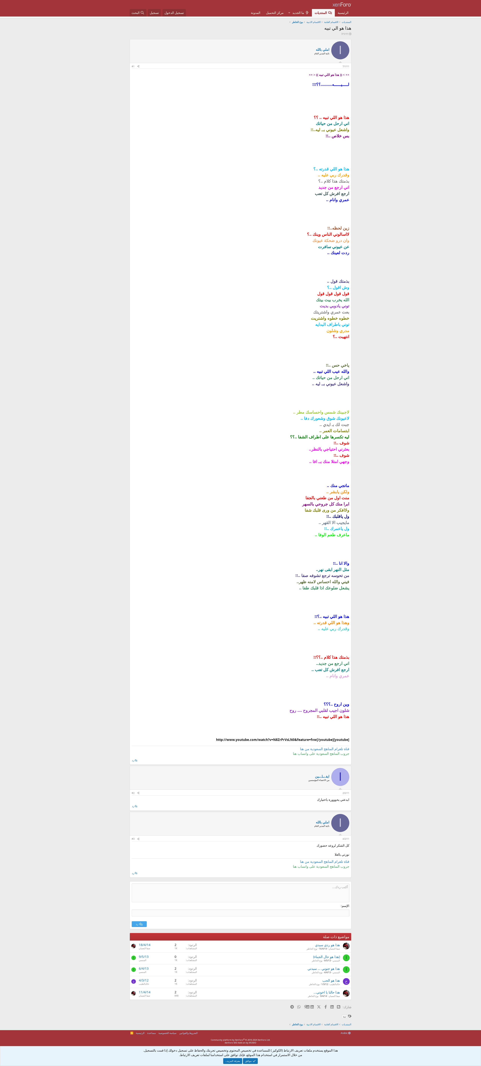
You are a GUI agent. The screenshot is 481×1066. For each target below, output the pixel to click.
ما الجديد (298, 13)
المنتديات (321, 13)
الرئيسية (343, 13)
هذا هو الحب (331, 980)
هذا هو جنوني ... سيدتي (324, 968)
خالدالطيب (335, 984)
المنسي (336, 960)
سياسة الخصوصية (167, 1033)
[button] (289, 13)
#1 (133, 66)
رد (133, 760)
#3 (133, 838)
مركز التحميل (275, 13)
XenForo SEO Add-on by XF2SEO (240, 1042)
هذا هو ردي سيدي (327, 945)
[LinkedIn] (312, 1007)
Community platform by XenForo (240, 1039)
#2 (133, 793)
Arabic (344, 1033)
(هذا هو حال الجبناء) (326, 956)
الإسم (345, 906)
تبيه (344, 1016)
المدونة (255, 13)
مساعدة (151, 1033)
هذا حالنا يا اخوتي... (327, 992)
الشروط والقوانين (188, 1033)
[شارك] (138, 66)
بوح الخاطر (312, 948)
